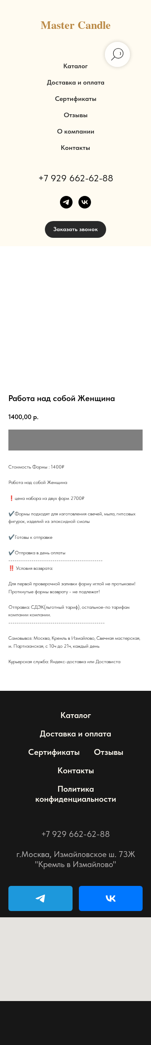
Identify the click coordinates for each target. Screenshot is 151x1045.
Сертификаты (75, 99)
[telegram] (66, 202)
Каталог (75, 66)
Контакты (75, 148)
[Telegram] (40, 898)
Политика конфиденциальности (75, 794)
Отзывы (76, 115)
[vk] (84, 202)
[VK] (111, 898)
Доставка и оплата (75, 82)
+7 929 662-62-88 (75, 177)
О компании (75, 131)
